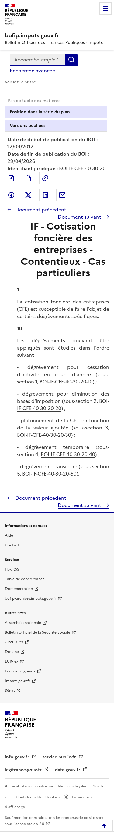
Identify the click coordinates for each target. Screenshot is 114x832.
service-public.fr (60, 757)
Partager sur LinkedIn (45, 195)
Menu (105, 8)
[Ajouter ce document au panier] (28, 178)
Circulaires (14, 642)
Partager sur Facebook (11, 195)
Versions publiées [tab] (27, 125)
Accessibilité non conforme (29, 786)
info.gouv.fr (17, 757)
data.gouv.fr (68, 770)
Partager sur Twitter (28, 195)
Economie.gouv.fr (20, 671)
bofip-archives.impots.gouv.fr (30, 598)
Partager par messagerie (62, 195)
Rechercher (71, 60)
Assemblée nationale (23, 622)
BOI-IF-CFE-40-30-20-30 (44, 435)
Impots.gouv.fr (17, 681)
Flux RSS (12, 569)
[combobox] (37, 60)
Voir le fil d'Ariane (20, 82)
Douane (12, 652)
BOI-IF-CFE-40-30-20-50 (49, 473)
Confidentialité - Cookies (38, 797)
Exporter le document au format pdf (11, 178)
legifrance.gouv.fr (24, 770)
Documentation (19, 589)
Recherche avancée (32, 70)
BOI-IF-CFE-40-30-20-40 (68, 454)
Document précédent (40, 209)
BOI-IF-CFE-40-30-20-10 (66, 381)
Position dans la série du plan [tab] (40, 112)
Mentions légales (73, 786)
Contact (12, 545)
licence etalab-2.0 (28, 824)
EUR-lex (11, 661)
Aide (9, 535)
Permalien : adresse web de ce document (45, 178)
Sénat (10, 690)
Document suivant (80, 216)
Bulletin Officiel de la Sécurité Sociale (37, 632)
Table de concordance (25, 579)
